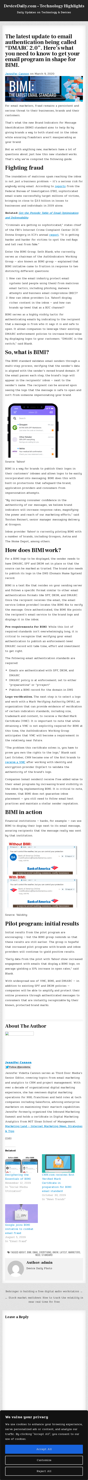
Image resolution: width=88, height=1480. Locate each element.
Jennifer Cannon (17, 74)
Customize (44, 1460)
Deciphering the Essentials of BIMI (18, 1177)
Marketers (74, 1252)
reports (60, 186)
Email (35, 1252)
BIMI (29, 1252)
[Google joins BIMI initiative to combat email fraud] (21, 1213)
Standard (47, 1255)
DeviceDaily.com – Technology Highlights (44, 6)
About (22, 1252)
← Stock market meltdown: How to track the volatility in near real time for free (44, 1300)
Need (37, 1255)
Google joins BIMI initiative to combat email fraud (19, 1229)
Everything (45, 1252)
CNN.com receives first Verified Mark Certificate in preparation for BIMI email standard (58, 1183)
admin (47, 1262)
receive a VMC (15, 762)
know (56, 1252)
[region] (44, 1445)
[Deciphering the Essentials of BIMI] (21, 1163)
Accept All (44, 1449)
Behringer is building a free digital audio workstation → (44, 1291)
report (54, 235)
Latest (63, 1252)
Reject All (44, 1471)
